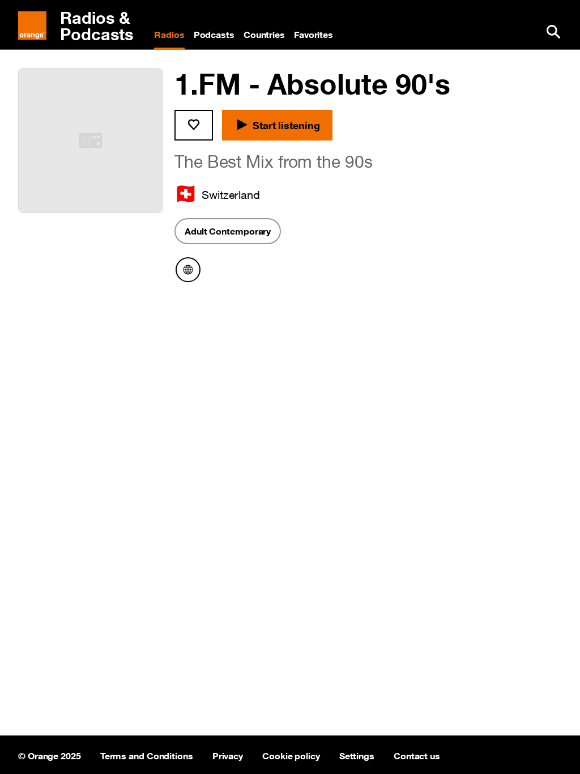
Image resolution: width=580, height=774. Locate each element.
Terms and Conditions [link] (146, 755)
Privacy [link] (227, 755)
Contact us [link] (417, 755)
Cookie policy (291, 755)
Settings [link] (356, 755)
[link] (81, 26)
